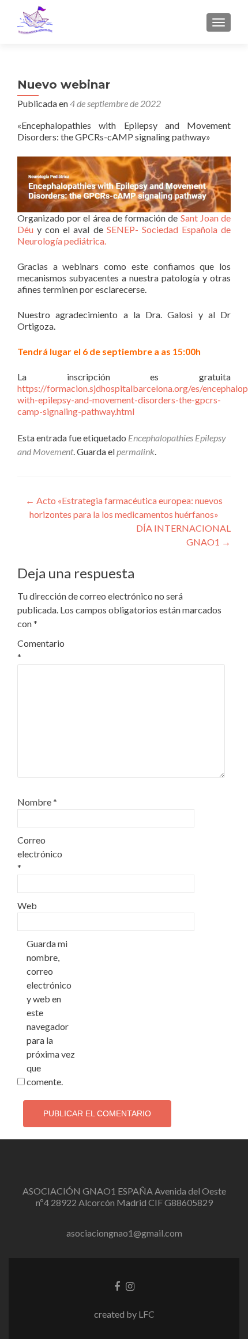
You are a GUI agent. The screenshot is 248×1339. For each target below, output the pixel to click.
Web (27, 905)
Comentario (41, 650)
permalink (136, 451)
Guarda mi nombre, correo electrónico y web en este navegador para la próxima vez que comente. (51, 1012)
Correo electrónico (39, 853)
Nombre (37, 801)
